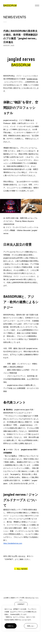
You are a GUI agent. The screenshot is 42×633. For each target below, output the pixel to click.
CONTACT (21, 604)
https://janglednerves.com (12, 543)
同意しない (30, 626)
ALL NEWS (22, 569)
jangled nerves (32, 79)
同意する (10, 626)
